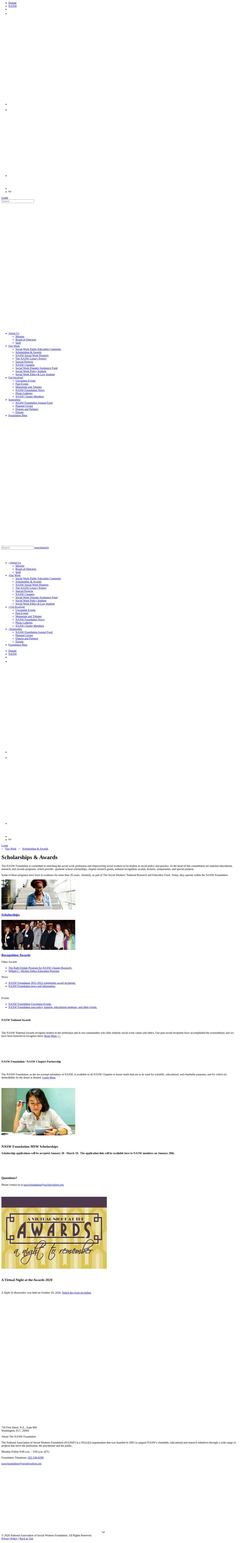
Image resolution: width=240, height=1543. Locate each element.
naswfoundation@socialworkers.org (44, 1184)
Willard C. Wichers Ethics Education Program (33, 971)
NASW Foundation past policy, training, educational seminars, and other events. (52, 1007)
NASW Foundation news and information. (32, 986)
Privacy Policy (9, 1538)
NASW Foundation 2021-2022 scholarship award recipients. (42, 982)
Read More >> (52, 1035)
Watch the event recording (76, 1292)
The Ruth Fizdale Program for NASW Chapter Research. (40, 967)
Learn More (49, 1077)
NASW (12, 6)
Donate (12, 2)
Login (4, 197)
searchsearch (42, 547)
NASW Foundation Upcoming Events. (30, 1004)
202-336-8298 (36, 1457)
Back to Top (26, 1538)
